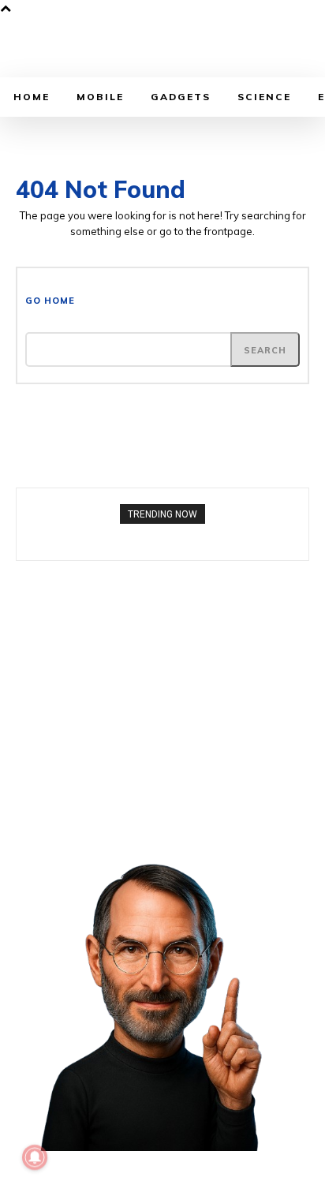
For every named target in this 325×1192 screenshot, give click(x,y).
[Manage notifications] (34, 1157)
